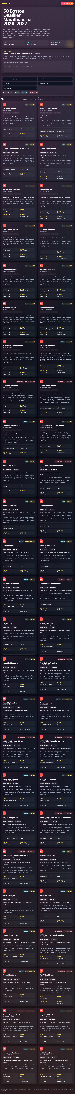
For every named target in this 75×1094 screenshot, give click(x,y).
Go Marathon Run (14, 27)
